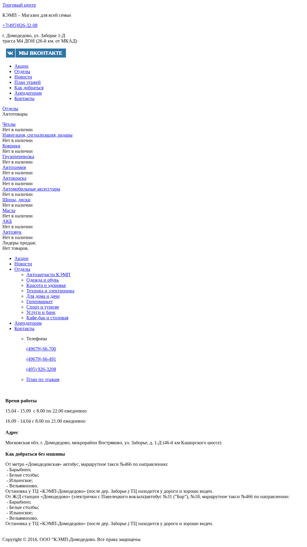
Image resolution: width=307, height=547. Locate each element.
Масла (8, 210)
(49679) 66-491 (41, 359)
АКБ (7, 221)
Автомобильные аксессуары (31, 188)
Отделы (22, 71)
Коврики (11, 145)
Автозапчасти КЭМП (48, 274)
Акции (21, 66)
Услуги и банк (40, 312)
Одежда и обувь (42, 279)
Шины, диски (16, 199)
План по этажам (42, 379)
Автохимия (14, 167)
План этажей (27, 82)
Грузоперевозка (18, 156)
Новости (23, 76)
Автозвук (12, 232)
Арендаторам (28, 93)
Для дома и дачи (43, 296)
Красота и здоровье (46, 285)
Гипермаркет (39, 301)
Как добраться (28, 87)
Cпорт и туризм (42, 306)
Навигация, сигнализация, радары (37, 134)
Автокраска (14, 178)
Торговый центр (19, 4)
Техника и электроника (50, 290)
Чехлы (9, 124)
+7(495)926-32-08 (19, 25)
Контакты (24, 98)
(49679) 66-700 (41, 348)
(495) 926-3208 (41, 369)
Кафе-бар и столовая (47, 317)
